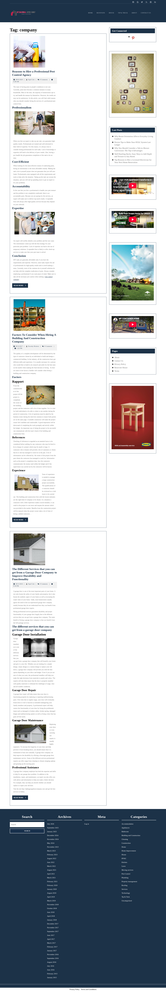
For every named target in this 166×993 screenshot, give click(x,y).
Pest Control (126, 874)
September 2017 (53, 931)
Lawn (124, 866)
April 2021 (51, 874)
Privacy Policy (120, 364)
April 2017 (51, 939)
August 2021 (51, 870)
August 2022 (51, 858)
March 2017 (51, 943)
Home (90, 13)
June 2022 (50, 862)
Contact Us (146, 13)
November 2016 (53, 954)
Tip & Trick (123, 13)
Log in (86, 824)
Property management (129, 881)
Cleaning (125, 839)
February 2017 (52, 947)
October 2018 (52, 908)
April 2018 (51, 916)
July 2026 (50, 824)
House (111, 13)
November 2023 (53, 847)
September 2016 (53, 958)
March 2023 (51, 851)
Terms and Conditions (88, 989)
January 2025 (52, 831)
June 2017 (50, 935)
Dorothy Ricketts (33, 346)
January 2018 (52, 920)
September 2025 (53, 828)
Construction (126, 843)
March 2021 (51, 878)
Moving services (127, 870)
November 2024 (53, 839)
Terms (116, 371)
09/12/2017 (19, 346)
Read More (21, 286)
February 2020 (52, 885)
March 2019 (51, 901)
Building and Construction (131, 835)
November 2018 (53, 904)
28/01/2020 (19, 79)
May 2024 (50, 843)
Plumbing (125, 878)
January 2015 (52, 977)
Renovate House (120, 368)
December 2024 (52, 835)
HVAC (124, 858)
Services (124, 889)
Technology (126, 893)
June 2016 (50, 970)
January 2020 (52, 889)
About (134, 13)
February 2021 (52, 881)
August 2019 (51, 893)
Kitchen (124, 862)
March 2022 (51, 866)
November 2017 (53, 928)
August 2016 (51, 962)
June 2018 (50, 912)
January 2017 (52, 951)
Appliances (126, 828)
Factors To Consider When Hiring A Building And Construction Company (34, 338)
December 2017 (52, 924)
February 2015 (52, 974)
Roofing (124, 885)
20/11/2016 (19, 584)
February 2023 (52, 855)
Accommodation (127, 824)
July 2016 (50, 966)
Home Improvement (129, 851)
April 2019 (51, 897)
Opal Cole (31, 79)
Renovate (101, 13)
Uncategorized (127, 901)
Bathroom (125, 831)
